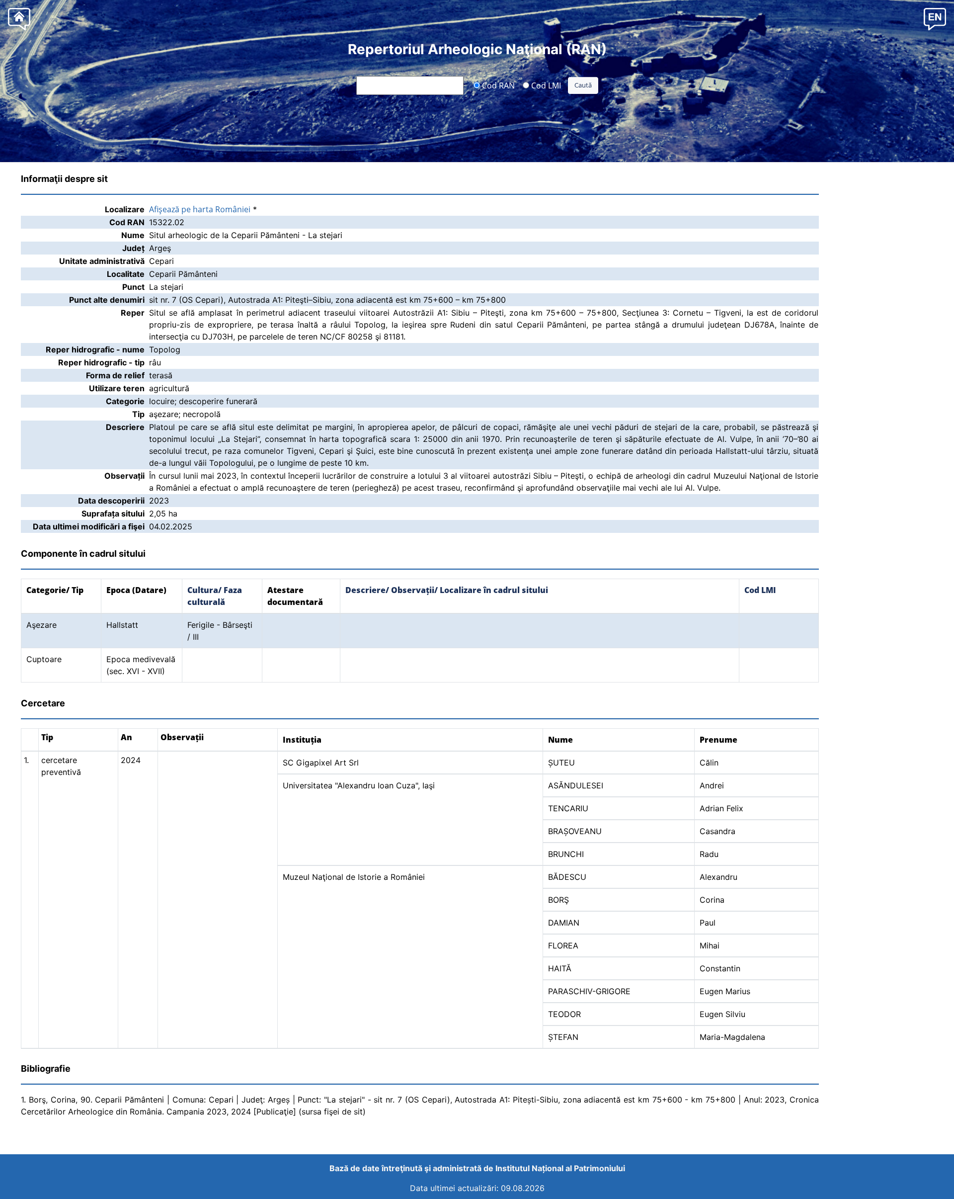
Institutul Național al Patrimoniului (560, 1168)
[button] (935, 18)
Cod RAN (497, 85)
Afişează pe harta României (199, 209)
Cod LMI (545, 85)
